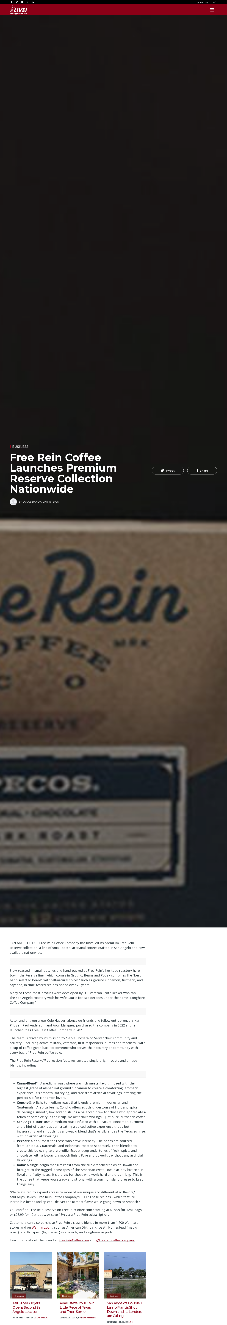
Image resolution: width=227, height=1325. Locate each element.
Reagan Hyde (88, 1317)
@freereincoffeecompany (115, 1240)
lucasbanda (41, 1317)
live (130, 1322)
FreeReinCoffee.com (74, 1240)
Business (20, 447)
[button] (168, 470)
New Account (203, 2)
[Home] (18, 10)
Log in (214, 2)
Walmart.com (42, 1227)
